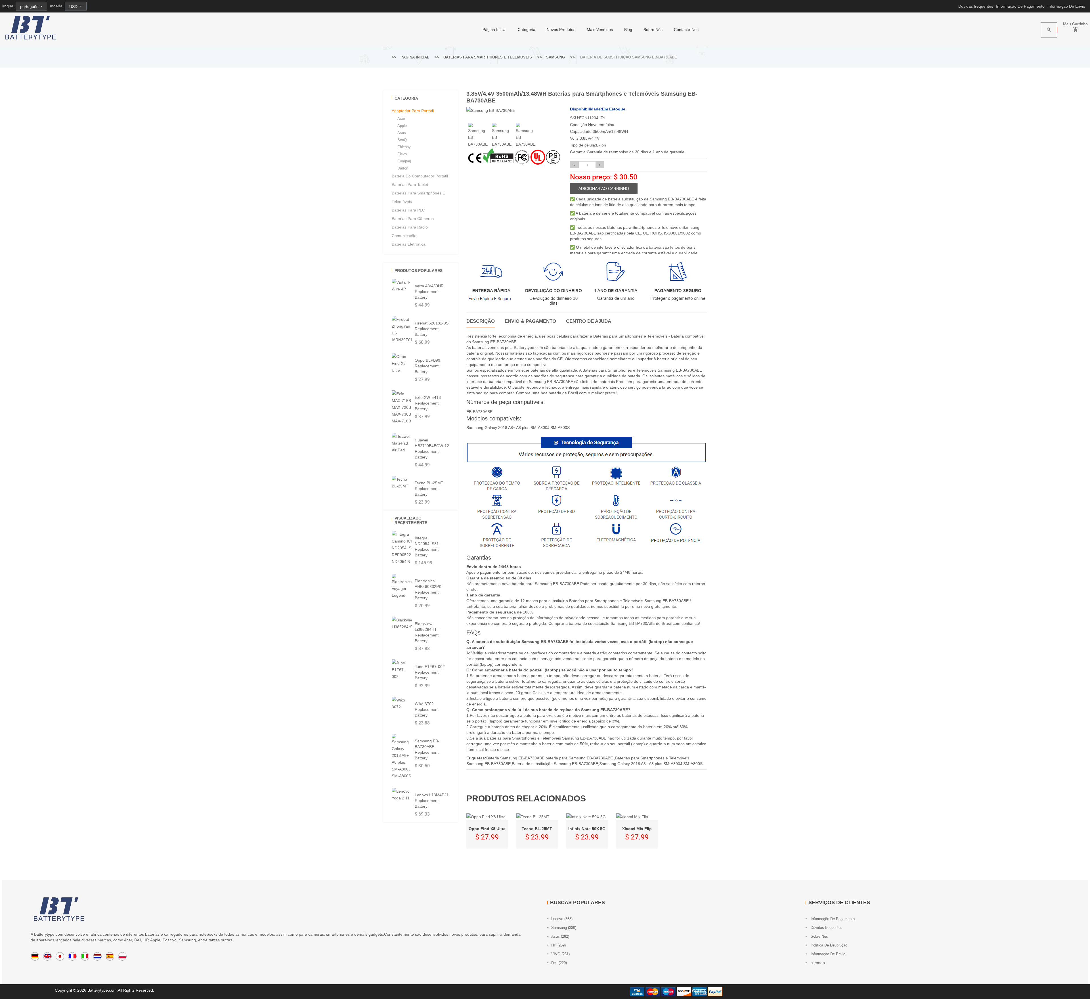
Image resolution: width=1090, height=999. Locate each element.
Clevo (402, 154)
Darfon (402, 168)
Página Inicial (494, 29)
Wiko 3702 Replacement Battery (427, 709)
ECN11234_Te (592, 118)
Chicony (404, 147)
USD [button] (74, 6)
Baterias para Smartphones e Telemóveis (487, 57)
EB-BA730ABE (479, 411)
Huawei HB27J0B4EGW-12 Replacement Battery (432, 448)
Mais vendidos (600, 29)
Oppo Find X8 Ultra (487, 828)
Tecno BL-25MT (537, 828)
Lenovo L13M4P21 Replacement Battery (432, 801)
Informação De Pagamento (1020, 6)
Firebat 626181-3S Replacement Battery (431, 329)
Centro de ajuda (588, 321)
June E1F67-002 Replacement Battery (430, 672)
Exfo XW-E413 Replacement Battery (428, 403)
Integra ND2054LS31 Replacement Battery (427, 546)
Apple (402, 125)
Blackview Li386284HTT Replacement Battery (427, 632)
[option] (478, 135)
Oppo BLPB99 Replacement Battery (427, 366)
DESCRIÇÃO (480, 321)
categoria (526, 29)
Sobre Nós (653, 29)
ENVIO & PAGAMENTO (530, 321)
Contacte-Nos (686, 29)
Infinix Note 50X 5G (586, 828)
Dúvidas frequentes (975, 6)
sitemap (817, 962)
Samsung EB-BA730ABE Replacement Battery (427, 749)
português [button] (29, 6)
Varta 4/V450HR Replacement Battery (429, 292)
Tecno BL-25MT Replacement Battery (429, 489)
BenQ (402, 140)
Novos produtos (561, 29)
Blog (628, 29)
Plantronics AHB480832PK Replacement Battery (428, 589)
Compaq (404, 161)
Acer (401, 118)
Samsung (555, 57)
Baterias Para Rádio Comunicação (410, 231)
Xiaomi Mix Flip (637, 828)
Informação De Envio (1066, 6)
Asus (401, 133)
